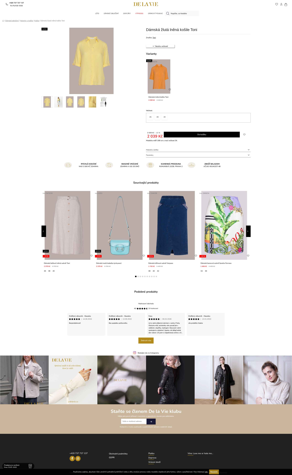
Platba (151, 453)
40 (54, 271)
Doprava (152, 458)
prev (43, 231)
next (248, 231)
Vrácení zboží (154, 462)
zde (206, 472)
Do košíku (201, 134)
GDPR (112, 457)
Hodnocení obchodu (146, 303)
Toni (154, 38)
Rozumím (214, 472)
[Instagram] (78, 458)
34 (202, 271)
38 (49, 271)
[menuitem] (97, 13)
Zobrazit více (146, 340)
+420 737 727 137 (79, 453)
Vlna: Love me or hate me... (200, 453)
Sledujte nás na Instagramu (148, 353)
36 (45, 271)
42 (158, 271)
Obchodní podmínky (118, 453)
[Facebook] (72, 458)
